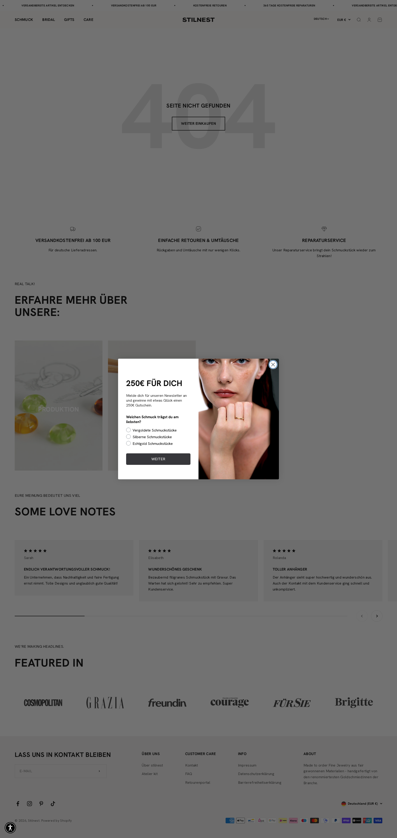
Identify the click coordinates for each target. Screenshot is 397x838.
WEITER (158, 459)
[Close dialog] (273, 365)
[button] (10, 827)
